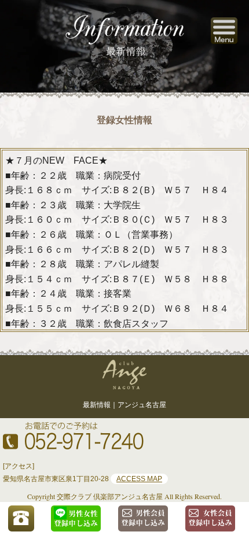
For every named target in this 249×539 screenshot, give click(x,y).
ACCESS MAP (139, 479)
